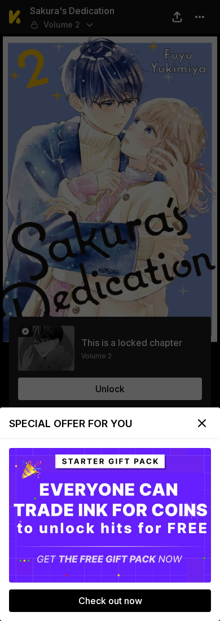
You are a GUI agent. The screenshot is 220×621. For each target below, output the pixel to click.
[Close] (202, 423)
